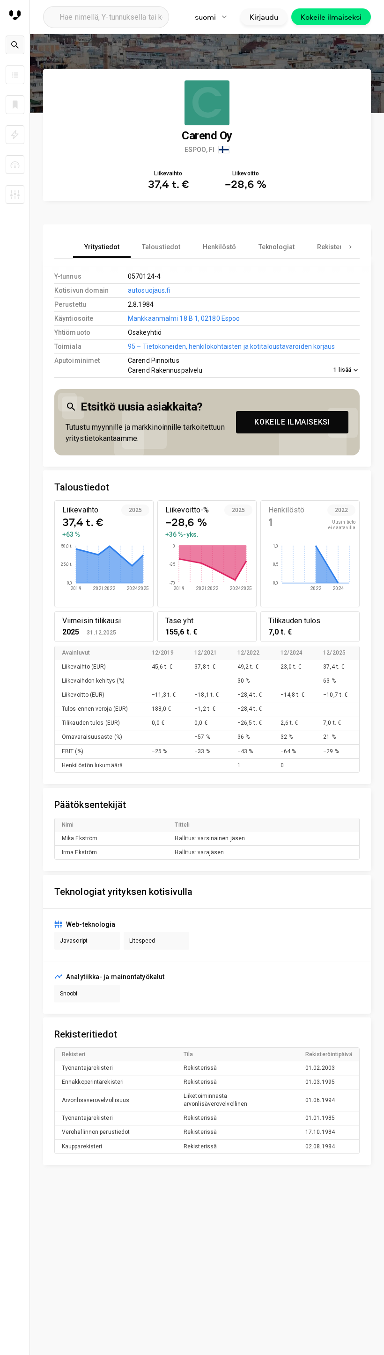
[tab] (102, 247)
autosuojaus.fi (149, 290)
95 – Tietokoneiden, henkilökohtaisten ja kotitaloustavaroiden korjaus (231, 346)
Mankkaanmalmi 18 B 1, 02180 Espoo (184, 318)
